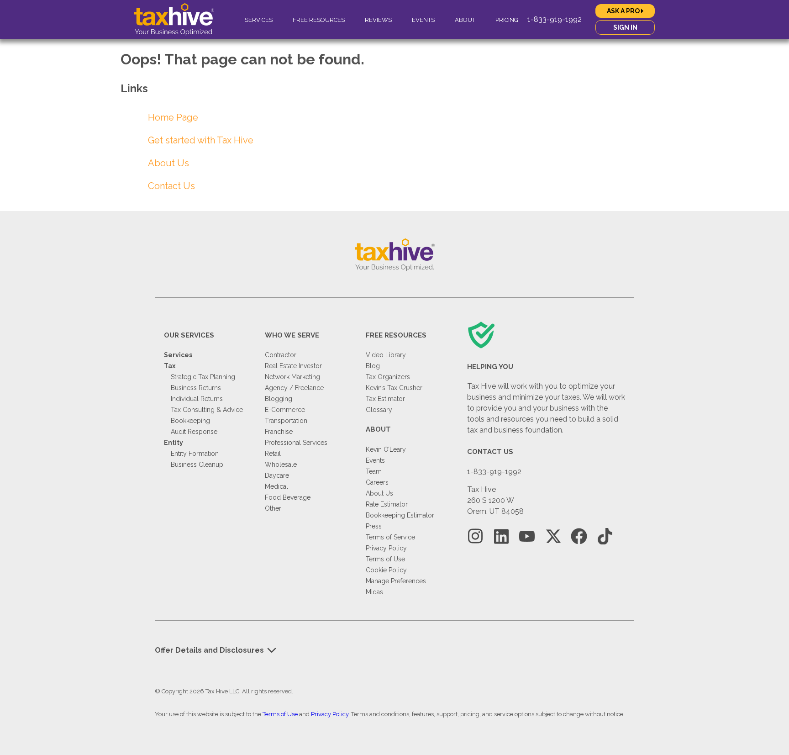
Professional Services (296, 442)
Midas (374, 592)
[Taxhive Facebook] (579, 536)
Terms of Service (390, 537)
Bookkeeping (190, 420)
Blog (373, 366)
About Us (168, 163)
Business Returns (196, 387)
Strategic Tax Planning (203, 376)
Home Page (173, 117)
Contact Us (171, 185)
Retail (273, 453)
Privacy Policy (386, 548)
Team (374, 471)
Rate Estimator (387, 504)
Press (374, 526)
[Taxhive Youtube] (527, 536)
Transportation (286, 420)
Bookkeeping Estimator (400, 515)
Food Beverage (287, 497)
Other (273, 508)
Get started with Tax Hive (200, 140)
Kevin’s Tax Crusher (394, 387)
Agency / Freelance (294, 387)
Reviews (378, 19)
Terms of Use (385, 559)
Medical (276, 486)
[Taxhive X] (553, 536)
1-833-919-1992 (554, 19)
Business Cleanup (197, 464)
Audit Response (194, 431)
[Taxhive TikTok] (605, 536)
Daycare (277, 475)
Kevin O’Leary (386, 449)
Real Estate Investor (293, 366)
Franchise (279, 431)
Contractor (280, 355)
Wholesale (281, 464)
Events (423, 19)
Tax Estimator (385, 398)
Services (259, 19)
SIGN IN (625, 27)
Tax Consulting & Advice (207, 409)
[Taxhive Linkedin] (501, 536)
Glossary (379, 409)
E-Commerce (285, 409)
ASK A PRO (624, 11)
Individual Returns (197, 398)
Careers (377, 482)
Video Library (386, 355)
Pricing (506, 19)
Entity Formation (195, 453)
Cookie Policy (386, 570)
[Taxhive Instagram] (475, 536)
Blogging (278, 398)
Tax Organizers (388, 376)
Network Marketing (292, 376)
